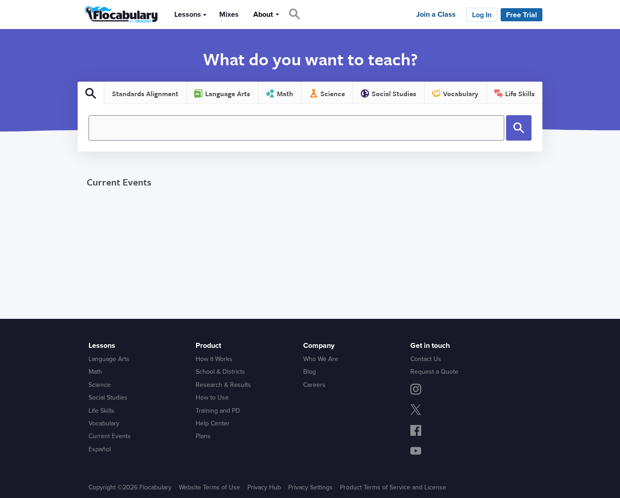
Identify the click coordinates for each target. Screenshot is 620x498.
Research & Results (223, 385)
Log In (482, 15)
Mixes (229, 14)
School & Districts (220, 372)
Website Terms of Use (209, 487)
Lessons (187, 14)
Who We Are (320, 359)
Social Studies (108, 397)
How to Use (212, 397)
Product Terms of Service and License (393, 487)
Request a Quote (434, 372)
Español (100, 449)
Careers (314, 385)
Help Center (213, 423)
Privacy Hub (264, 487)
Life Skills (101, 411)
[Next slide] (558, 210)
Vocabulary (104, 423)
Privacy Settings (310, 487)
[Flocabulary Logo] (119, 14)
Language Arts (109, 359)
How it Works (214, 359)
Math (95, 372)
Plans (203, 436)
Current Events (119, 182)
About (263, 14)
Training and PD (218, 411)
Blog (309, 372)
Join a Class (436, 14)
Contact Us (425, 359)
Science (100, 385)
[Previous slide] (62, 210)
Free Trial (521, 15)
